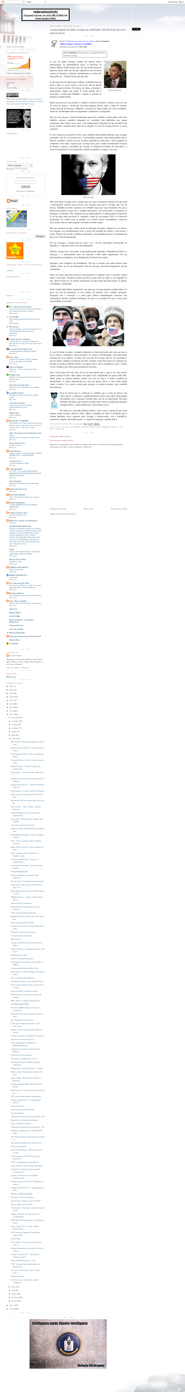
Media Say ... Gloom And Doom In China (23, 369)
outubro (15, 724)
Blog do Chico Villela (17, 559)
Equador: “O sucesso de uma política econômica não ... (24, 1176)
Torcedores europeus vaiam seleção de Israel (27, 981)
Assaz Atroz (13, 357)
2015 (11, 704)
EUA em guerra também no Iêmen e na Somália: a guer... (25, 854)
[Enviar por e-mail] (88, 424)
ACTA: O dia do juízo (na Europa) (23, 913)
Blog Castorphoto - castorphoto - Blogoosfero (21, 620)
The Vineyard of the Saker (19, 385)
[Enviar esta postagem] (84, 424)
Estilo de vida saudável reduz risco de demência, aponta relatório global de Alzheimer (24, 552)
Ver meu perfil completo (17, 668)
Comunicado (13, 577)
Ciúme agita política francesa (21, 1055)
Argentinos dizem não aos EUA (22, 1039)
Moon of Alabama (16, 367)
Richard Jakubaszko (17, 632)
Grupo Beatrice (15, 451)
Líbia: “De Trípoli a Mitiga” (21, 1123)
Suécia (115, 427)
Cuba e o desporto (15, 415)
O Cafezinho (14, 316)
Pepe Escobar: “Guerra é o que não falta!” (26, 1201)
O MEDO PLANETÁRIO (20, 1004)
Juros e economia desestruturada (22, 978)
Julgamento (75, 427)
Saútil (11, 549)
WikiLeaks (59, 429)
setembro (15, 728)
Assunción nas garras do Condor (22, 825)
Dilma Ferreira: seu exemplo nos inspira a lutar (24, 437)
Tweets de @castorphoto (15, 46)
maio (14, 1287)
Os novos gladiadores (19, 1146)
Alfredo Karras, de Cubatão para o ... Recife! (27, 1068)
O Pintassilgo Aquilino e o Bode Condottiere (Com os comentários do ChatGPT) (23, 360)
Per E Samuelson (104, 427)
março (14, 1294)
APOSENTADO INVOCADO (20, 526)
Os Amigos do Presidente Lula (20, 349)
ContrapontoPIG (15, 469)
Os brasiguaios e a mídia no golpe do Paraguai (28, 791)
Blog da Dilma (14, 612)
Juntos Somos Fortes (17, 443)
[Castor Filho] (8, 85)
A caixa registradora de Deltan (19, 463)
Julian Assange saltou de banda (22, 922)
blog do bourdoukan (17, 502)
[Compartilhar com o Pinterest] (98, 424)
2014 (11, 707)
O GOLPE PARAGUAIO (19, 871)
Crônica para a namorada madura (23, 1109)
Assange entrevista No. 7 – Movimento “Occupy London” (25, 1255)
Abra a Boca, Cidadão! (18, 601)
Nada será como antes (16, 569)
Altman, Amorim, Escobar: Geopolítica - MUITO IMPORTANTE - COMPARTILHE (25, 454)
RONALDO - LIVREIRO (18, 420)
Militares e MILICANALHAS (21, 1194)
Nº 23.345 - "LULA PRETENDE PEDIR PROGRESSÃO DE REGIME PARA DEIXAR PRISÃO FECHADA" (25, 473)
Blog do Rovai (14, 639)
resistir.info (13, 643)
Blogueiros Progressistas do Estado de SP (25, 636)
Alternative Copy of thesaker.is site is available (24, 387)
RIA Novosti (13, 326)
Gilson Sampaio (15, 481)
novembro (15, 721)
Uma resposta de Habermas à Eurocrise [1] (26, 1143)
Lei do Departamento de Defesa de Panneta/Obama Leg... (23, 1044)
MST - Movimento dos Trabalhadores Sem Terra (25, 434)
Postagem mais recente (58, 508)
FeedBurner (30, 191)
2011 (11, 1305)
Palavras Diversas (16, 625)
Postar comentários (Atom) (66, 514)
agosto (14, 731)
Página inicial (89, 508)
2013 (11, 711)
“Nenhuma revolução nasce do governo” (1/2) (27, 1127)
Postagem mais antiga (119, 508)
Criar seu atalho (12, 88)
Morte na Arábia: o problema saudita (24, 991)
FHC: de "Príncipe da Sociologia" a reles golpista (25, 603)
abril (13, 1290)
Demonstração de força (19, 955)
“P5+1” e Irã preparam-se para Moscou (25, 1162)
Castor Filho (10, 82)
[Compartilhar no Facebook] (96, 424)
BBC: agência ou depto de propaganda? (25, 1000)
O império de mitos (15, 561)
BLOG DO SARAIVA (17, 494)
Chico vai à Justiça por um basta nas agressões (24, 497)
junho (14, 738)
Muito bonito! (16, 939)
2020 (11, 697)
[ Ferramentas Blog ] (17, 403)
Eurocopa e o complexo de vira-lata (24, 1058)
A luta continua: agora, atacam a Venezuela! (27, 1165)
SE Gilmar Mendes (18, 1276)
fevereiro (15, 1297)
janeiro (14, 1301)
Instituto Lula (14, 374)
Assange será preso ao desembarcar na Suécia (27, 1035)
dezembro (15, 717)
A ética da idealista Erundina (21, 935)
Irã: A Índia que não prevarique (22, 1020)
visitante (10, 270)
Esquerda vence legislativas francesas (24, 1120)
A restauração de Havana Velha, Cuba (24, 968)
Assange (65, 427)
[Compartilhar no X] (93, 424)
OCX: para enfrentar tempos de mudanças (26, 1096)
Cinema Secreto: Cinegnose (19, 339)
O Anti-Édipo (16, 1238)
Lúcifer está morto (15, 445)
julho (14, 735)
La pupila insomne (16, 392)
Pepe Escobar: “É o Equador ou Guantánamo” (27, 881)
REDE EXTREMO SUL (18, 575)
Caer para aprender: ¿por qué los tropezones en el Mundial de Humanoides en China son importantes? (25, 331)
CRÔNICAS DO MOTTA (18, 567)
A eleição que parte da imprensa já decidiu (22, 351)
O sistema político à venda (17, 515)
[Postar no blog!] (90, 424)
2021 (11, 693)
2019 (11, 700)
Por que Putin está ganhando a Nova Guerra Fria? (25, 595)
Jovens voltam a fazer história (22, 1204)
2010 (11, 1309)
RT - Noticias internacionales (20, 306)
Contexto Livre (15, 461)
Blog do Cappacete (16, 593)
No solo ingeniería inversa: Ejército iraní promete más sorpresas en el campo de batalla (25, 310)
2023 (11, 686)
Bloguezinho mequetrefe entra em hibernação (23, 483)
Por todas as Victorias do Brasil (22, 1197)
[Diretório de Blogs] (15, 258)
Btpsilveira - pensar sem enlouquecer (23, 520)
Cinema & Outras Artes (18, 512)
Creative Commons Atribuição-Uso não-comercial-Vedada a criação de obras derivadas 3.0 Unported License (25, 101)
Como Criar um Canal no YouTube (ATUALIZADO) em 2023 (20, 406)
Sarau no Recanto (17, 1106)
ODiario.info (14, 413)
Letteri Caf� (14, 616)
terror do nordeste (16, 629)
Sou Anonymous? (17, 1113)
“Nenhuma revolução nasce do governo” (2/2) (27, 1116)
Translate (24, 168)
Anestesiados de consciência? (22, 903)
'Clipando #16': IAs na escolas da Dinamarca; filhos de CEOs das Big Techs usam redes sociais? (25, 342)
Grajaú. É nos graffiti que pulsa (22, 958)
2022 (11, 690)
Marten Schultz (88, 427)
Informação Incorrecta (18, 489)
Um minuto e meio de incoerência (23, 932)
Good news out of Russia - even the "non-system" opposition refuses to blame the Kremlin (25, 586)
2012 (11, 714)
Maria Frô (13, 609)
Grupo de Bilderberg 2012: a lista (23, 1260)
